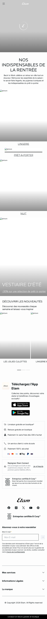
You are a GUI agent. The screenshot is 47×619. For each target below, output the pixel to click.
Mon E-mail (7, 532)
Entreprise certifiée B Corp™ (24, 479)
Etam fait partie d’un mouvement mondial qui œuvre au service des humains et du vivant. (27, 483)
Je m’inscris (38, 466)
